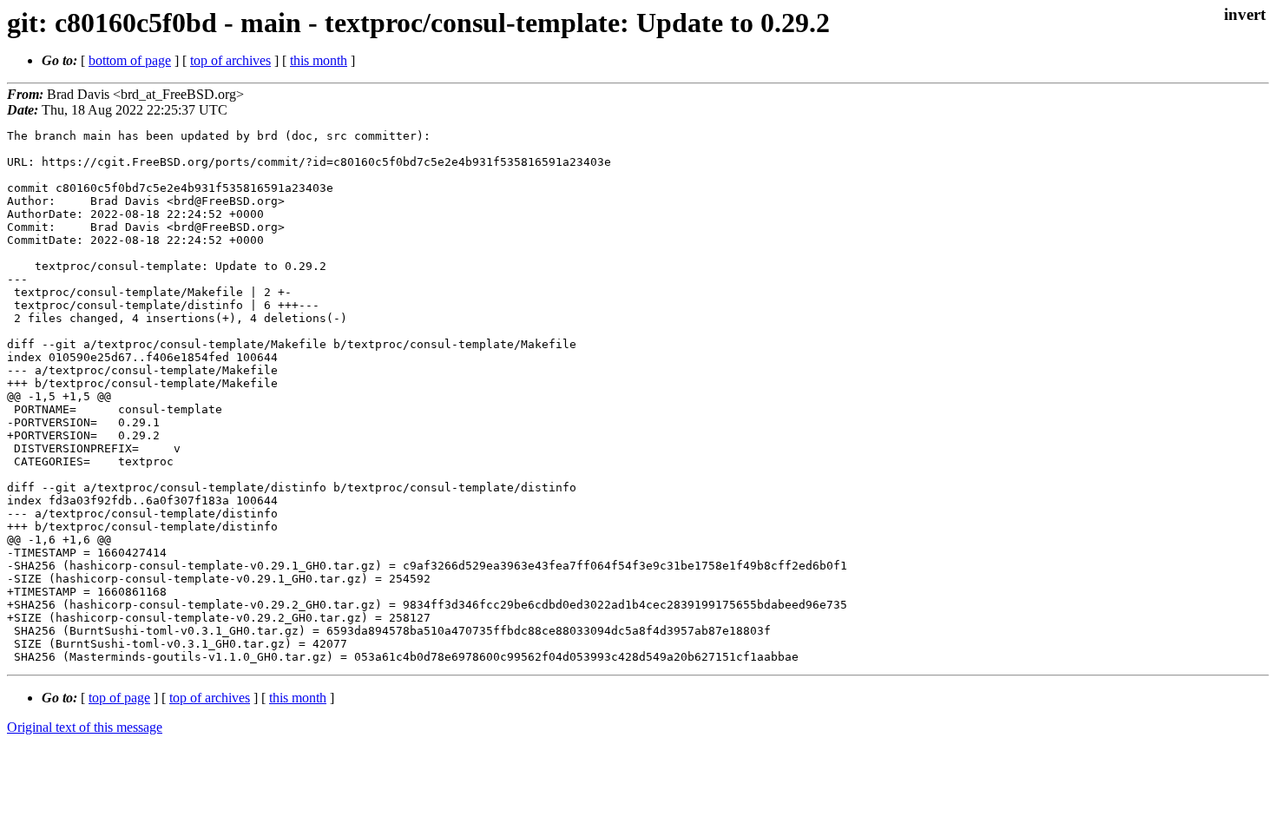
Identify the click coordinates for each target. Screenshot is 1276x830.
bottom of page (130, 60)
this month (318, 60)
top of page (119, 697)
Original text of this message (84, 727)
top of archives (230, 60)
